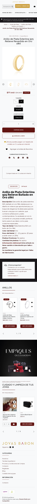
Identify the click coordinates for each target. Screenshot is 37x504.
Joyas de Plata (20, 12)
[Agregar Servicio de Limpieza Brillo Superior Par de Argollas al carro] (14, 424)
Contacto (5, 466)
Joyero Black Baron (26, 414)
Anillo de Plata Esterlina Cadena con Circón (26, 316)
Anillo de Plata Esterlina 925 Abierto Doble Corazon (9, 316)
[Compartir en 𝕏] (13, 158)
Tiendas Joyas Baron (8, 461)
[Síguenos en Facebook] (13, 447)
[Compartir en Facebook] (9, 158)
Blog (3, 471)
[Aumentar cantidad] (33, 124)
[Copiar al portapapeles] (27, 158)
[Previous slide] (3, 84)
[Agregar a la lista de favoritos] (14, 302)
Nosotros (5, 458)
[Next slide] (33, 84)
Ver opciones (10, 326)
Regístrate (5, 468)
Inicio (5, 24)
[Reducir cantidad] (3, 124)
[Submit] (12, 7)
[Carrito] (34, 6)
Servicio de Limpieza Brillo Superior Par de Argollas (9, 416)
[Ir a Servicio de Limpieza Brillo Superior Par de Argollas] (10, 404)
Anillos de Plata (26, 24)
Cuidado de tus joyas (9, 473)
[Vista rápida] (14, 306)
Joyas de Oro (7, 12)
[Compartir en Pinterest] (22, 158)
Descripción (13, 186)
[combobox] (8, 7)
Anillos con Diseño (17, 26)
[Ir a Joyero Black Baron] (27, 404)
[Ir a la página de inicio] (18, 1)
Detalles (24, 186)
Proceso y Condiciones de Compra (13, 463)
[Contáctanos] (18, 270)
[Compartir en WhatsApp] (18, 158)
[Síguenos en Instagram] (10, 447)
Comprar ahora (18, 130)
